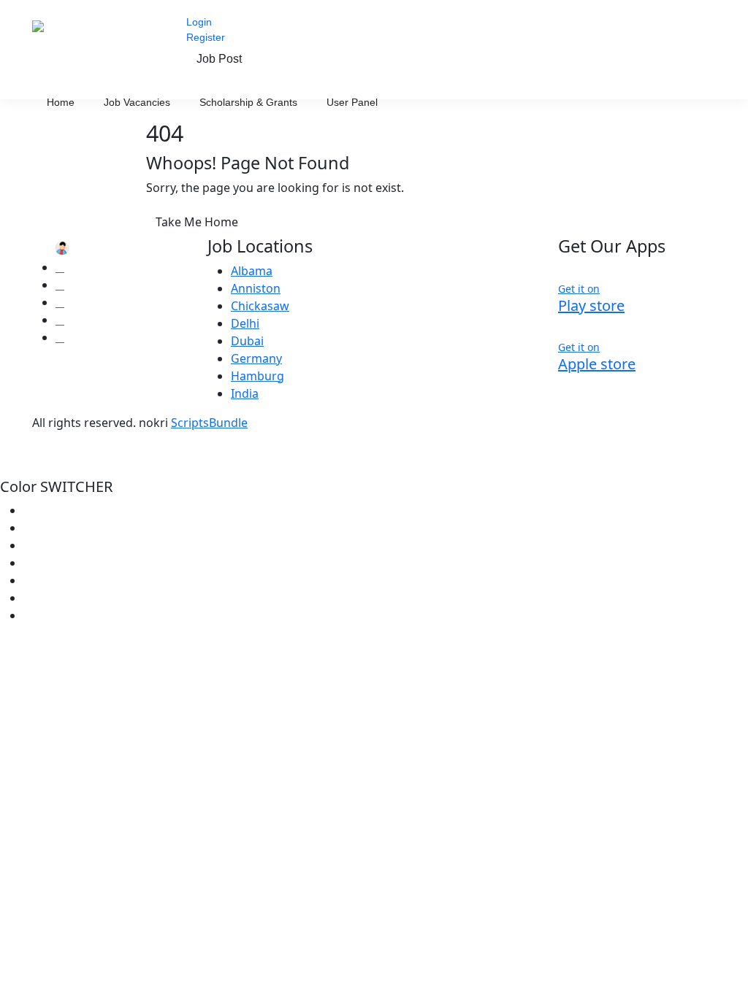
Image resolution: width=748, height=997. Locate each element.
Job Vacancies (137, 102)
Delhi (245, 323)
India (245, 393)
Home (61, 102)
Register (205, 37)
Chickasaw (260, 306)
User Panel (354, 102)
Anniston (255, 288)
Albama (251, 271)
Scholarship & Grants (248, 102)
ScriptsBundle (209, 423)
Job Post (219, 59)
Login (199, 22)
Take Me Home (197, 222)
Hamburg (257, 376)
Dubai (247, 341)
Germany (256, 358)
